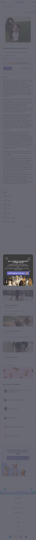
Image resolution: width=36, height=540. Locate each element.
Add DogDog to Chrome (16, 273)
